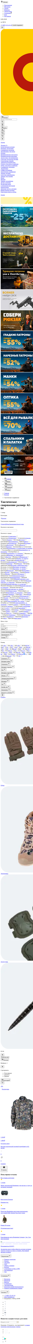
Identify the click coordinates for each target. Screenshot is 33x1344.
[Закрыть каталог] (2, 138)
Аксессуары (20, 524)
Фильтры (6, 1060)
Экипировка (13, 524)
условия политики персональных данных (15, 1325)
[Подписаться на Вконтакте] (5, 1302)
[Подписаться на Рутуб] (5, 1315)
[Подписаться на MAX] (5, 1311)
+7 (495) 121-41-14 (6, 25)
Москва (5, 2)
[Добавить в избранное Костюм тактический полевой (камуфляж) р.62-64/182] (2, 1082)
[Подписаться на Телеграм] (5, 1304)
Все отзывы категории (7, 1178)
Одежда (3, 524)
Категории (6, 1080)
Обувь (7, 524)
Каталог (6, 117)
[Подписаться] (18, 1322)
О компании (4, 1276)
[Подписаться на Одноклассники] (5, 1309)
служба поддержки (17, 25)
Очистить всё (5, 1057)
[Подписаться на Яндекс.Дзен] (5, 1306)
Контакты (3, 1292)
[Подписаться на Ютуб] (5, 1313)
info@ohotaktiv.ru (9, 1297)
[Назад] (2, 27)
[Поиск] (2, 121)
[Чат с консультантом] (2, 136)
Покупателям (4, 1256)
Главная (8, 479)
